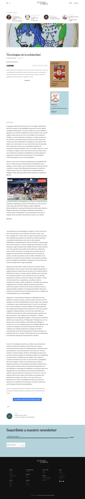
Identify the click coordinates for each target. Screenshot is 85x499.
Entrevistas (28, 471)
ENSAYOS (28, 480)
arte (8, 406)
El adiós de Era (53, 17)
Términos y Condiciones (42, 495)
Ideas (27, 483)
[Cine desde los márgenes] (59, 73)
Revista (8, 52)
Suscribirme (61, 472)
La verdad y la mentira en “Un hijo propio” (17, 18)
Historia (27, 481)
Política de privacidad (50, 495)
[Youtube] (63, 481)
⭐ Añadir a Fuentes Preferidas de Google (27, 399)
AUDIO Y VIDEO (45, 469)
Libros (11, 483)
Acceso (60, 471)
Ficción (27, 477)
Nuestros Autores (62, 477)
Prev (52, 74)
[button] (7, 3)
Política (11, 472)
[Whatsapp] (13, 65)
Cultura (51, 15)
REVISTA (44, 475)
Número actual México (46, 477)
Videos (43, 471)
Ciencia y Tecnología (35, 15)
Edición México (54, 83)
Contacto (60, 478)
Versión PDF (54, 111)
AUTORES (65, 423)
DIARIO (11, 469)
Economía (33, 16)
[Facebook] (7, 65)
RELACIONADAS (17, 423)
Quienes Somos (61, 475)
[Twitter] (9, 65)
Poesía (27, 475)
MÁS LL (60, 469)
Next (67, 74)
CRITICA (11, 480)
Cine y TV (14, 15)
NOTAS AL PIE (41, 423)
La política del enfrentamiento (59, 108)
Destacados (44, 480)
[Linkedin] (11, 65)
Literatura (70, 15)
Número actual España (46, 478)
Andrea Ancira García (20, 415)
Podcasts (44, 472)
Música (11, 484)
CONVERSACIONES (29, 469)
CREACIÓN (28, 474)
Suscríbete (54, 85)
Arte (10, 486)
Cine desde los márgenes (59, 81)
